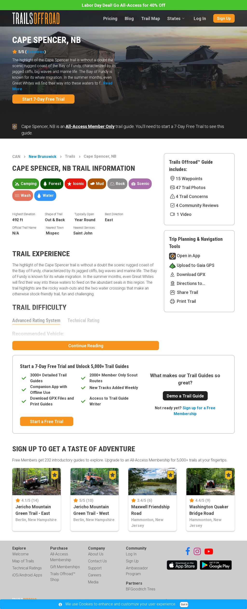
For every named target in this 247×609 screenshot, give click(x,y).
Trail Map (150, 18)
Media (93, 582)
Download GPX (190, 274)
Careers (94, 575)
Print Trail (186, 301)
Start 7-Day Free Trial (43, 99)
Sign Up (224, 18)
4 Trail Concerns (192, 196)
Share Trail (187, 292)
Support (95, 568)
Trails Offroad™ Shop (62, 577)
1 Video (184, 214)
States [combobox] (173, 18)
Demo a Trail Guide (185, 395)
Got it (184, 604)
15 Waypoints (189, 178)
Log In (200, 18)
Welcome (20, 554)
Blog (129, 18)
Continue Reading (85, 345)
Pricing (110, 18)
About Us (95, 554)
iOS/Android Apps (27, 575)
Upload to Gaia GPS (195, 265)
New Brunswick (42, 156)
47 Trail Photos (191, 187)
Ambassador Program (137, 571)
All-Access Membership (60, 557)
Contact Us (97, 561)
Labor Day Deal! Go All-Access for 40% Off (123, 5)
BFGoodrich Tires (140, 589)
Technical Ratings (27, 568)
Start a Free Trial (46, 421)
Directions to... (190, 283)
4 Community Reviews (197, 205)
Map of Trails (23, 561)
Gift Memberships (65, 567)
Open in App (188, 255)
